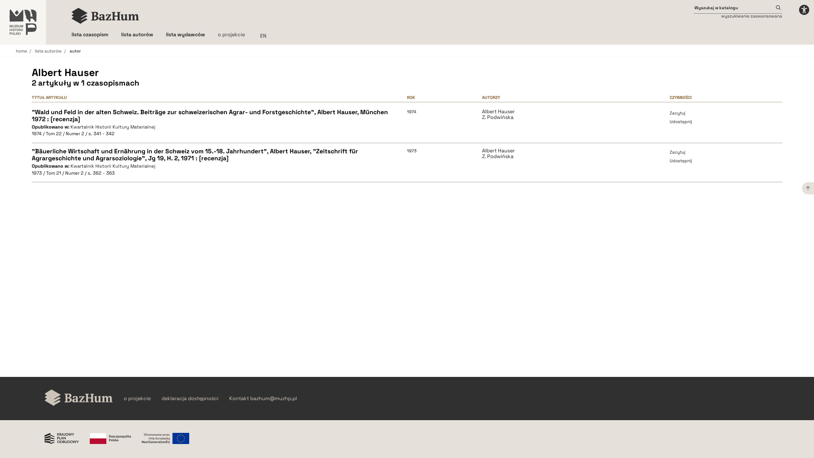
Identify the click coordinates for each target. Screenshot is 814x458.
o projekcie (231, 34)
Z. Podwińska (498, 117)
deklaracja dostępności (190, 398)
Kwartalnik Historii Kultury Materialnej (113, 127)
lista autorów (48, 51)
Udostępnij (681, 121)
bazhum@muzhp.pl (273, 398)
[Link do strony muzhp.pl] (23, 22)
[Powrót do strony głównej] (79, 398)
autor (75, 51)
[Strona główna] (105, 16)
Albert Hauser (498, 111)
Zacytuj (677, 113)
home (21, 51)
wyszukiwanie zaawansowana (751, 16)
